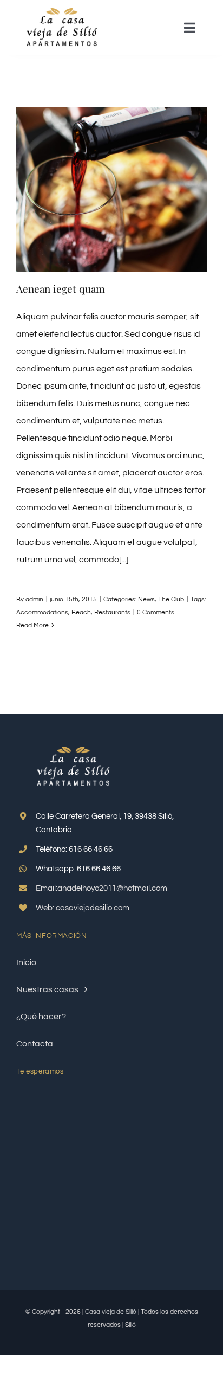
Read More (32, 625)
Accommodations (42, 612)
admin (34, 599)
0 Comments (155, 612)
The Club (171, 599)
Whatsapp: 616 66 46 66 (78, 869)
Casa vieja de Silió (110, 1311)
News (146, 599)
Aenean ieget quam (60, 288)
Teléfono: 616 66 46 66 (74, 849)
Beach (81, 612)
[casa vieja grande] (62, 12)
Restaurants (112, 612)
